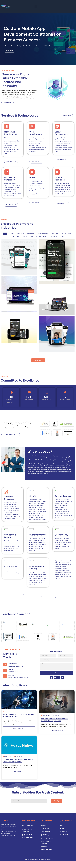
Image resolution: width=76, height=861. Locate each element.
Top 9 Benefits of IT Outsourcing (27, 830)
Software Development (47, 838)
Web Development (46, 849)
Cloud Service (45, 828)
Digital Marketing (46, 831)
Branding (43, 825)
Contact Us (63, 831)
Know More (9, 50)
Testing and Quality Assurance (46, 842)
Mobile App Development (45, 835)
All (5, 233)
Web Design (44, 846)
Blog (61, 825)
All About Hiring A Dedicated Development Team (27, 836)
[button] (36, 6)
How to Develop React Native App (28, 826)
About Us (62, 828)
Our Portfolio (64, 834)
